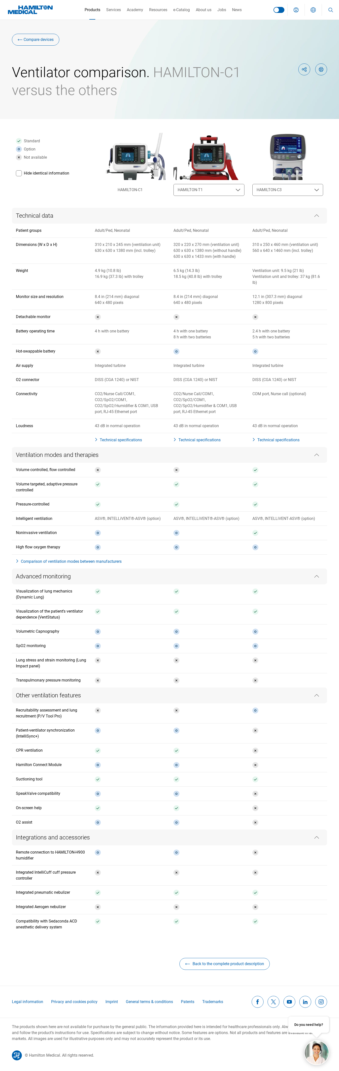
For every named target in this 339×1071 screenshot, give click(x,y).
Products (92, 9)
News (237, 9)
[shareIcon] (304, 69)
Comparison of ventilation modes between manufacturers (71, 561)
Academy (135, 9)
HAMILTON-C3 (269, 189)
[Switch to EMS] (278, 10)
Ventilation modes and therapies (57, 454)
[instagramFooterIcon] (321, 1002)
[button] (296, 10)
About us (203, 9)
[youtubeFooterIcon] (289, 1002)
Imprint (111, 1001)
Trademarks (212, 1001)
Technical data (34, 215)
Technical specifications (121, 440)
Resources (158, 9)
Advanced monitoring (43, 576)
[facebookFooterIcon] (258, 1002)
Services (113, 9)
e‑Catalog (181, 9)
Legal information (27, 1001)
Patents (187, 1001)
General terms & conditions (149, 1001)
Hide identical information (46, 173)
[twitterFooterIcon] (273, 1002)
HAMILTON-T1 (190, 189)
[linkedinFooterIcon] (305, 1002)
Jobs (221, 9)
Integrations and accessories (53, 837)
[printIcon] (321, 69)
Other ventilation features (48, 695)
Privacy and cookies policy (74, 1001)
